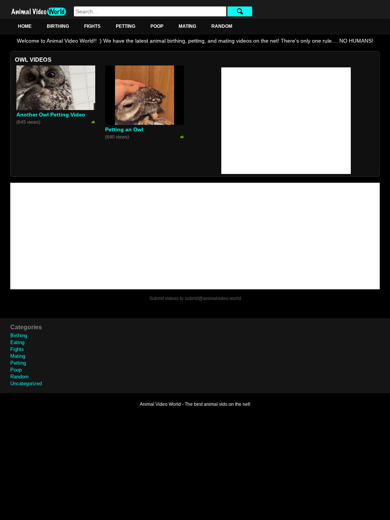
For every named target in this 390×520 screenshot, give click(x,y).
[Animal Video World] (38, 11)
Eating (17, 342)
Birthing (58, 26)
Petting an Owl (124, 129)
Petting (125, 26)
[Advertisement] (286, 120)
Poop (156, 26)
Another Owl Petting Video (50, 115)
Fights (92, 26)
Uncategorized (26, 383)
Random (221, 26)
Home (25, 26)
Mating (187, 26)
